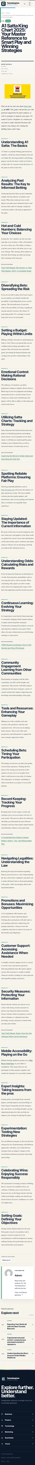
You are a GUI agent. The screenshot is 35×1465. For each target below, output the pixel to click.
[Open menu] (30, 4)
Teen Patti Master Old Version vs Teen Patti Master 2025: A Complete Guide (16, 269)
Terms (7, 1461)
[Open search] (25, 4)
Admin (4, 66)
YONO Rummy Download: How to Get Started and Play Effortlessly (16, 646)
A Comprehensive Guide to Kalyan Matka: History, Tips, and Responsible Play (16, 840)
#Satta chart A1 (6, 1260)
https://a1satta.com (7, 490)
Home (2, 13)
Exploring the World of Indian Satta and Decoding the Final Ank (17, 457)
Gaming (8, 13)
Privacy (3, 1461)
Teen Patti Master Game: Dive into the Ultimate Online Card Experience (16, 1035)
